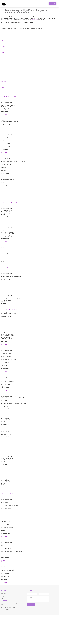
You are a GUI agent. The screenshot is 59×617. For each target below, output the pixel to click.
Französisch (3, 40)
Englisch (2, 34)
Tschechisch (3, 81)
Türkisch (2, 87)
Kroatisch (3, 52)
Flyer (2, 561)
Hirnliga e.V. (9, 4)
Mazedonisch (4, 58)
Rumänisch (3, 64)
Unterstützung (34, 19)
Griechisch (3, 46)
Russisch (3, 69)
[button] (27, 3)
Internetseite (4, 114)
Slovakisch (3, 75)
